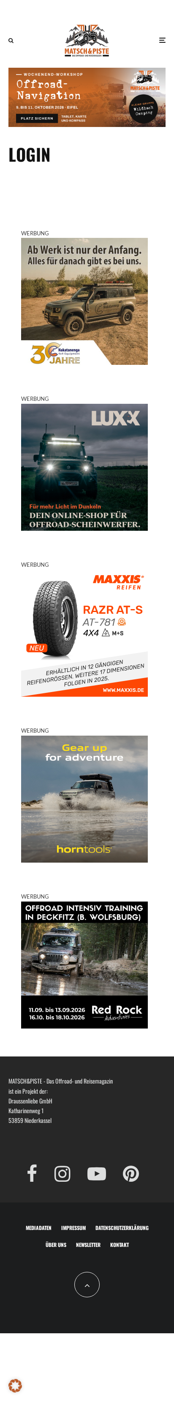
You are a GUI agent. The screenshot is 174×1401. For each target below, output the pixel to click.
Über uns (56, 1244)
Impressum (73, 1227)
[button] (15, 1386)
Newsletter (88, 1244)
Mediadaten (39, 1227)
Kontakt (119, 1244)
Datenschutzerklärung (122, 1227)
